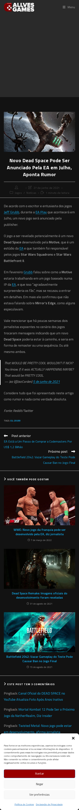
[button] (73, 738)
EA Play (41, 212)
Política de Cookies (24, 804)
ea (11, 420)
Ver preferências (39, 794)
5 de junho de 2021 (46, 381)
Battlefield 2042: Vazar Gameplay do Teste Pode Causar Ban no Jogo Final (39, 659)
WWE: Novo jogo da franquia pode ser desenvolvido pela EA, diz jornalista (40, 532)
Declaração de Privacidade (49, 804)
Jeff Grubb (11, 212)
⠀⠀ (22, 188)
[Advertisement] (39, 55)
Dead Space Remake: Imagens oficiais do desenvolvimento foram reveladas (39, 595)
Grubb (28, 272)
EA (21, 248)
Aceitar (39, 773)
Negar (39, 784)
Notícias (31, 193)
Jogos (18, 193)
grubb (17, 420)
